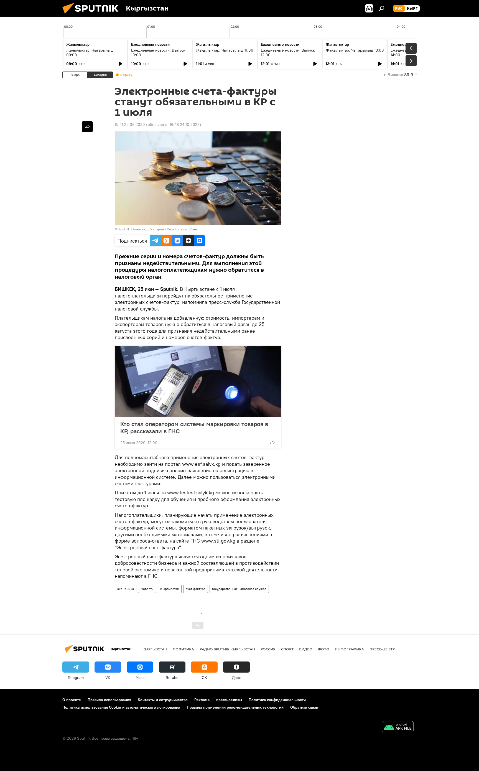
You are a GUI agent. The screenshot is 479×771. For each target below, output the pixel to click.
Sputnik (124, 229)
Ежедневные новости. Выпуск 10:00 (158, 52)
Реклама (202, 699)
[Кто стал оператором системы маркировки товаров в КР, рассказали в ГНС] (198, 381)
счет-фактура (195, 589)
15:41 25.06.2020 (130, 124)
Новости (147, 589)
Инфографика (349, 649)
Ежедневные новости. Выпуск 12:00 (288, 52)
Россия (268, 649)
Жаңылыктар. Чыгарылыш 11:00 (224, 50)
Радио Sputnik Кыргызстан (227, 649)
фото (323, 649)
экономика (125, 589)
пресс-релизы (229, 699)
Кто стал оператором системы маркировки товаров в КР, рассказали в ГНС (194, 427)
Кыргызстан (169, 589)
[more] (272, 442)
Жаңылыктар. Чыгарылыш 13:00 (355, 50)
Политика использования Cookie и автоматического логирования (121, 707)
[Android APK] (398, 727)
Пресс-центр (382, 649)
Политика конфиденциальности (277, 699)
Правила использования (109, 699)
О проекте (71, 699)
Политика (183, 649)
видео (305, 649)
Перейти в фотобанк (182, 229)
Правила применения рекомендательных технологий (235, 707)
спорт (287, 649)
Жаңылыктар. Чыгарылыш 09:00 (90, 52)
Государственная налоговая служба (239, 589)
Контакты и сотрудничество (163, 699)
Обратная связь (304, 707)
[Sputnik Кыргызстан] (92, 15)
